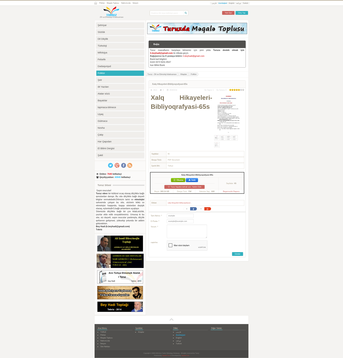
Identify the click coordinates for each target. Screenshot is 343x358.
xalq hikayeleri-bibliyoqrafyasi (179, 203)
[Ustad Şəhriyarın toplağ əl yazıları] (120, 293)
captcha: (154, 242)
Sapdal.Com (166, 355)
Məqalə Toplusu (113, 3)
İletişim (135, 3)
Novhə (101, 128)
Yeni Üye (228, 13)
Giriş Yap (241, 13)
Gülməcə (102, 121)
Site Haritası (105, 347)
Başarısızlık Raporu (231, 191)
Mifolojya (102, 52)
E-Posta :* (155, 221)
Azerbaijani (222, 3)
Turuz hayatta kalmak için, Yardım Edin (185, 187)
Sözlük (101, 32)
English (231, 3)
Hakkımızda (126, 3)
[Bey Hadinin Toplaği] (120, 307)
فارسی (214, 3)
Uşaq (100, 114)
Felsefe (102, 59)
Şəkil (100, 155)
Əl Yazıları (103, 86)
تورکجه (238, 3)
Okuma (179, 180)
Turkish (245, 3)
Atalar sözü (104, 93)
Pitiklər (102, 3)
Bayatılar (102, 100)
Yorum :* (154, 227)
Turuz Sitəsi (104, 185)
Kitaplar (183, 74)
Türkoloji (102, 45)
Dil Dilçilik (103, 39)
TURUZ (103, 332)
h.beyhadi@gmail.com (161, 53)
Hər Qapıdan (104, 141)
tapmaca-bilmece (107, 107)
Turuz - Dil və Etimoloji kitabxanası (162, 74)
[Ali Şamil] (120, 244)
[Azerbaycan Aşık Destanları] (120, 261)
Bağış (156, 44)
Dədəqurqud (104, 66)
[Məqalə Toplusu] (197, 33)
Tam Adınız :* (156, 216)
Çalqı (100, 134)
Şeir (100, 80)
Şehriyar (102, 25)
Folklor (194, 74)
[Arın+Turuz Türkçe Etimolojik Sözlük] (120, 277)
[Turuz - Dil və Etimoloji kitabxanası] (114, 12)
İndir (193, 180)
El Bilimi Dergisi (106, 148)
